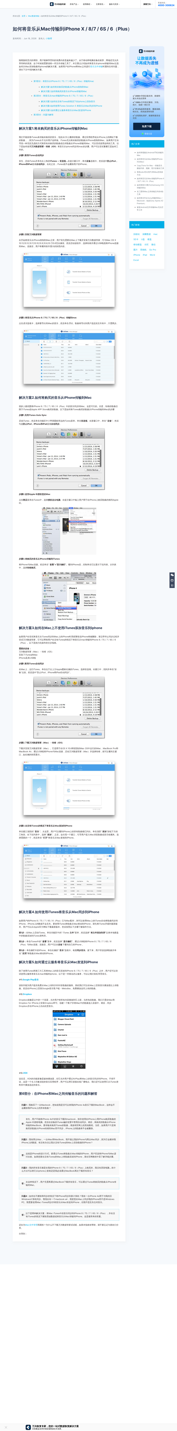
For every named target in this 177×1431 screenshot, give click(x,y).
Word (152, 255)
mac (155, 234)
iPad (145, 255)
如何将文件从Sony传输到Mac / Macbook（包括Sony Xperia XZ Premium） (150, 200)
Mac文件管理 (31, 1225)
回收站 (136, 234)
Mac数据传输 (33, 16)
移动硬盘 (137, 244)
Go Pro (152, 249)
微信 (153, 244)
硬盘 (149, 239)
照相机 (143, 249)
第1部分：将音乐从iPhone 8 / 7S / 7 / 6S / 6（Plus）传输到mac (64, 81)
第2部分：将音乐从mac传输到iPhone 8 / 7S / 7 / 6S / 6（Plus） (64, 95)
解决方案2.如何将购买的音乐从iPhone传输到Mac (64, 91)
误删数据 (146, 234)
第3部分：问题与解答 (44, 114)
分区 (146, 244)
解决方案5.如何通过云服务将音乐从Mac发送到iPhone (66, 110)
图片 (135, 249)
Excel (136, 260)
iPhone (136, 255)
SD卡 (135, 239)
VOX (25, 1073)
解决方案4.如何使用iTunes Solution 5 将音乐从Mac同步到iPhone (71, 106)
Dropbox (27, 994)
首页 (23, 16)
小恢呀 (49, 38)
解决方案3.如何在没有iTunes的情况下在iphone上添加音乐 (68, 101)
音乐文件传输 (96, 66)
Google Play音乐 (31, 979)
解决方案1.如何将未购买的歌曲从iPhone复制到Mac (64, 87)
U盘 (143, 239)
